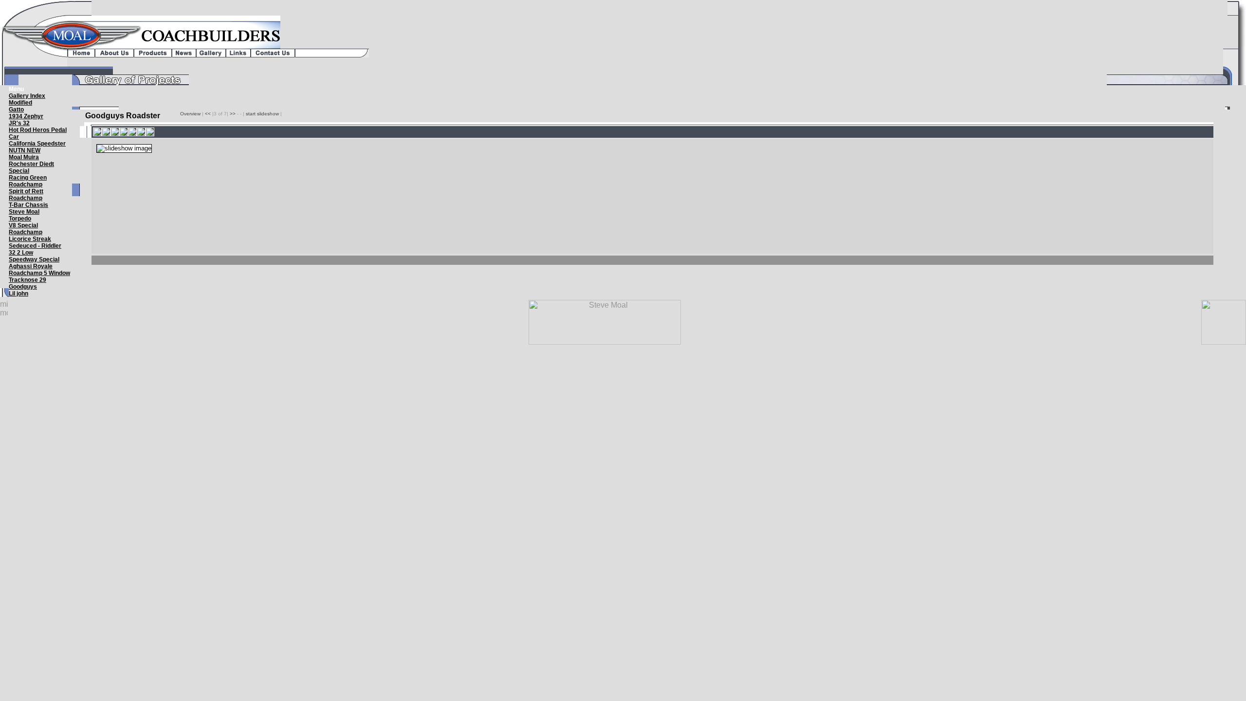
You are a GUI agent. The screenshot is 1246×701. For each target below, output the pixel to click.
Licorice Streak (30, 239)
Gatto (16, 109)
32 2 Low (21, 252)
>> (233, 113)
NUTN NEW (24, 150)
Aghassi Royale (31, 266)
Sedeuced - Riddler (35, 245)
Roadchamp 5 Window (39, 273)
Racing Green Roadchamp (28, 181)
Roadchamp (25, 232)
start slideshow (262, 113)
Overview (191, 113)
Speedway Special (34, 259)
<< (208, 113)
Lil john (18, 293)
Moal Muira (24, 157)
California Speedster (37, 143)
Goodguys (23, 286)
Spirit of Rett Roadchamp (26, 195)
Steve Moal (24, 211)
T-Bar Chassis (28, 205)
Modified (20, 102)
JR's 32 (19, 123)
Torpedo (20, 218)
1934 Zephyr (26, 116)
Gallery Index (27, 95)
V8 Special (23, 225)
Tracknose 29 (27, 280)
